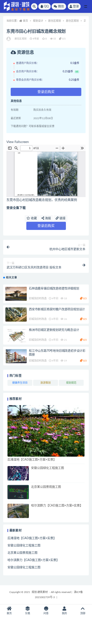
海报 (47, 218)
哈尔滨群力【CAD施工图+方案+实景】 (57, 505)
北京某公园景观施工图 (46, 486)
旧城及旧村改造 (38, 298)
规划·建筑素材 (40, 592)
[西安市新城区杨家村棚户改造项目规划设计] (16, 314)
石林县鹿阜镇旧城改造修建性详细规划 (54, 288)
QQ (46, 6)
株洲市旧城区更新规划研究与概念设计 (54, 329)
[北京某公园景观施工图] (18, 492)
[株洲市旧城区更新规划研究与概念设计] (16, 335)
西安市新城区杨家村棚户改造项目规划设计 (57, 309)
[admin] (8, 39)
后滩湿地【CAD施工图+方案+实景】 (31, 459)
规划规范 (71, 382)
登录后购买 (46, 92)
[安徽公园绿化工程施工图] (18, 473)
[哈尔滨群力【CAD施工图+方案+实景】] (18, 511)
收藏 (33, 218)
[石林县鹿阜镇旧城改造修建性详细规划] (16, 294)
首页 (25, 21)
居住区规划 (54, 21)
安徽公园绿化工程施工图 (47, 468)
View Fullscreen (17, 142)
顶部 (82, 613)
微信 (61, 6)
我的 (64, 613)
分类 (27, 613)
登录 (76, 6)
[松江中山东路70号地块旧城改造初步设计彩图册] (16, 356)
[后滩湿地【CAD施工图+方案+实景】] (46, 431)
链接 (62, 218)
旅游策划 (45, 382)
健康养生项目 (20, 382)
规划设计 (38, 21)
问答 (46, 613)
